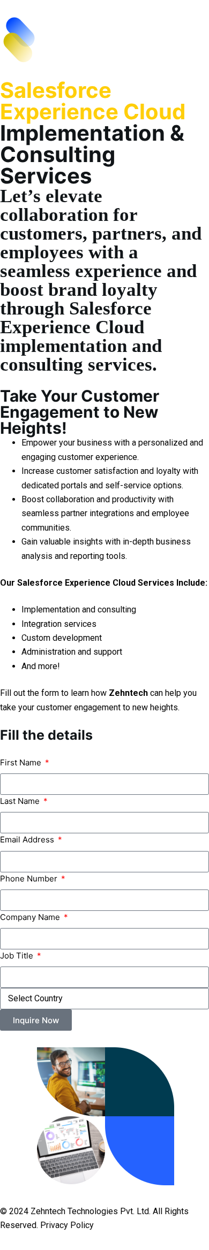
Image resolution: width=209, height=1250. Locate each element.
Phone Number (29, 878)
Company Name (31, 917)
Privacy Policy (67, 1225)
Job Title (17, 955)
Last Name (21, 801)
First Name (21, 762)
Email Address (28, 839)
